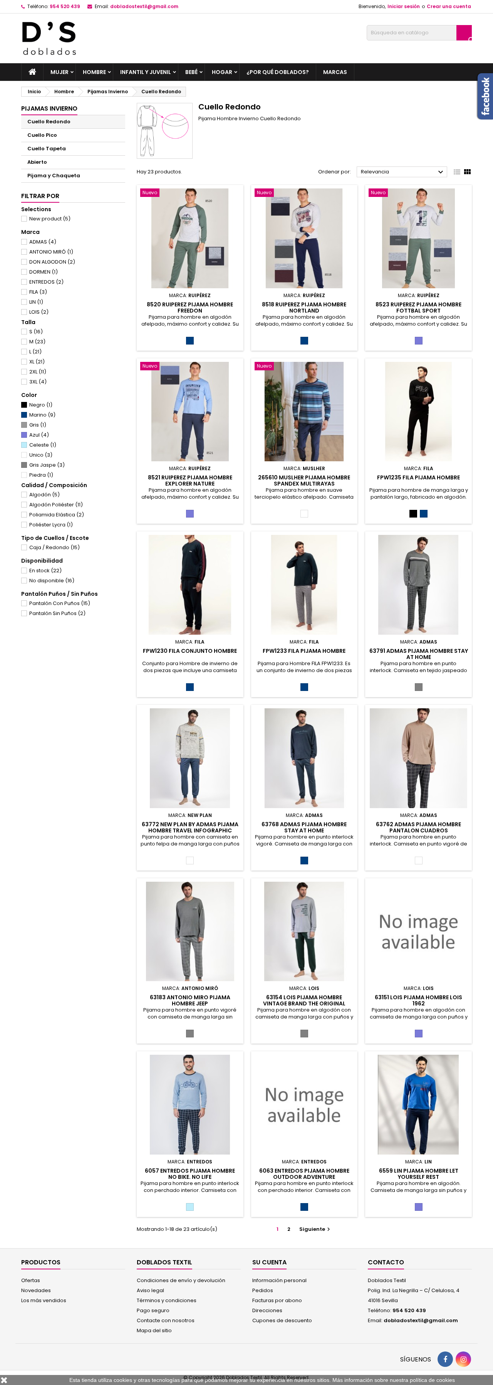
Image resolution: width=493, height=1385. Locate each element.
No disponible (51, 580)
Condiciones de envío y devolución (181, 1280)
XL (37, 361)
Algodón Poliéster (56, 504)
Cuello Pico (42, 135)
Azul (39, 435)
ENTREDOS (46, 282)
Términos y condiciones (166, 1300)
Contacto (386, 1262)
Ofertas (30, 1280)
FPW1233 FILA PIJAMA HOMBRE (304, 651)
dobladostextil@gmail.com (144, 6)
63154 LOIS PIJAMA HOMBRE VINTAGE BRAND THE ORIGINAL (304, 1000)
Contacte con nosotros (166, 1320)
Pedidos (262, 1290)
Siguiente (315, 1229)
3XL (38, 381)
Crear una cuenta (449, 6)
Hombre (94, 72)
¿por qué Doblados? (277, 72)
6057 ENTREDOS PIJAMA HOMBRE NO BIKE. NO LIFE (190, 1174)
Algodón (44, 494)
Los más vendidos (43, 1300)
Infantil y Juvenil (145, 72)
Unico (40, 455)
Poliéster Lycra (51, 524)
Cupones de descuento (282, 1320)
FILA (38, 292)
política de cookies (432, 1380)
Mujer (59, 72)
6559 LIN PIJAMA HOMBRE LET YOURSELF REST (418, 1174)
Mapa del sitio (154, 1330)
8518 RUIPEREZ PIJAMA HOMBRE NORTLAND (304, 307)
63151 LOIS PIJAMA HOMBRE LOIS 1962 (418, 1000)
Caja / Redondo (54, 547)
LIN (36, 302)
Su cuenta (269, 1262)
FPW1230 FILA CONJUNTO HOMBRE (190, 651)
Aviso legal (150, 1290)
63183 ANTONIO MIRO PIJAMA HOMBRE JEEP (190, 1000)
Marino (42, 415)
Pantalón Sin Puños (57, 613)
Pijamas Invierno (49, 108)
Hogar (222, 72)
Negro (40, 404)
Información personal (279, 1280)
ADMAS (42, 241)
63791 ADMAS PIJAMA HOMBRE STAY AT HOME (418, 654)
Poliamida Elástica (56, 514)
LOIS (39, 312)
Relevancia (403, 172)
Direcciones (267, 1310)
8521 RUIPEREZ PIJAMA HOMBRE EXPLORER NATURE (190, 480)
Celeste (42, 445)
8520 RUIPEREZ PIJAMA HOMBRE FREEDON (190, 307)
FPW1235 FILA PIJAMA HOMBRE (418, 477)
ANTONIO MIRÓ (51, 251)
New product (49, 218)
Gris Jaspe (47, 465)
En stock (45, 570)
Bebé (191, 72)
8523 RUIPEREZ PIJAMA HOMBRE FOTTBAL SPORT (418, 307)
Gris (37, 425)
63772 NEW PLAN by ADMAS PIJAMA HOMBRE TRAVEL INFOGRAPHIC (190, 827)
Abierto (37, 162)
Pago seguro (153, 1310)
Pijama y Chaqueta (53, 175)
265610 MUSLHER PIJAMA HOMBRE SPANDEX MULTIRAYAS (304, 480)
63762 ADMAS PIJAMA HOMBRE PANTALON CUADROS (418, 827)
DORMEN (43, 272)
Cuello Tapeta (46, 148)
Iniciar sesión (403, 6)
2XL (37, 371)
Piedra (41, 475)
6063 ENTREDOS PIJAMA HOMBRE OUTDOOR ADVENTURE (304, 1174)
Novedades (36, 1290)
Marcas (335, 72)
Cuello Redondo (48, 121)
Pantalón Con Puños (59, 603)
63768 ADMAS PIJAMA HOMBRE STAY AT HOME (304, 827)
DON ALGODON (52, 262)
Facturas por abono (277, 1300)
